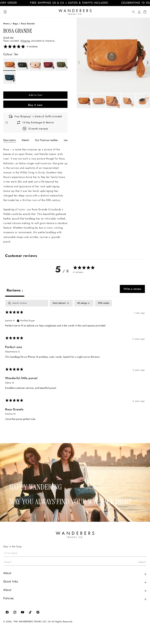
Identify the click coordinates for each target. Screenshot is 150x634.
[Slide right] (147, 63)
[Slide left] (79, 63)
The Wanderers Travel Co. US (32, 621)
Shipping (25, 40)
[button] (5, 12)
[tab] (9, 140)
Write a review (132, 289)
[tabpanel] (35, 195)
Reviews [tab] (15, 290)
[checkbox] (103, 303)
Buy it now (35, 105)
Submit (142, 562)
